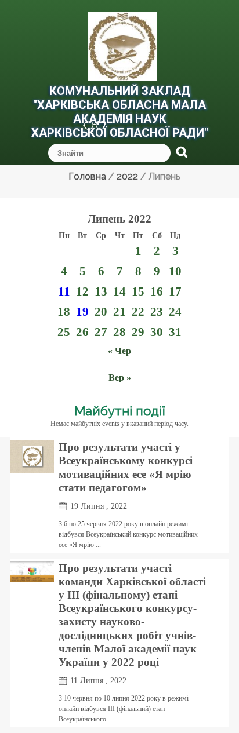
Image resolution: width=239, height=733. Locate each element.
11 (64, 291)
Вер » (119, 377)
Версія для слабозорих (88, 127)
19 (82, 311)
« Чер (119, 351)
